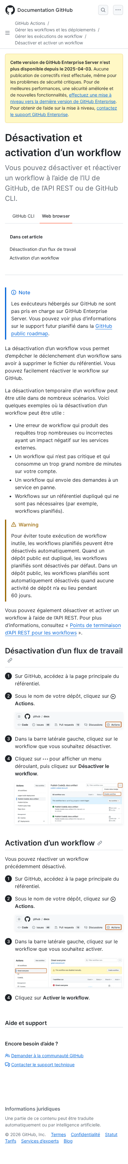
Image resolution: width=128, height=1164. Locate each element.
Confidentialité (85, 1134)
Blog (68, 1141)
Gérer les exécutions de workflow (48, 36)
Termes (58, 1134)
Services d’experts (40, 1141)
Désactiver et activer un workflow (49, 42)
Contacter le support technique (43, 1064)
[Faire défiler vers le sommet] (114, 1150)
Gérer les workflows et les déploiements (55, 29)
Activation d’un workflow (50, 842)
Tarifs (10, 1141)
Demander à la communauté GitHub (47, 1055)
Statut (111, 1134)
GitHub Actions (30, 23)
